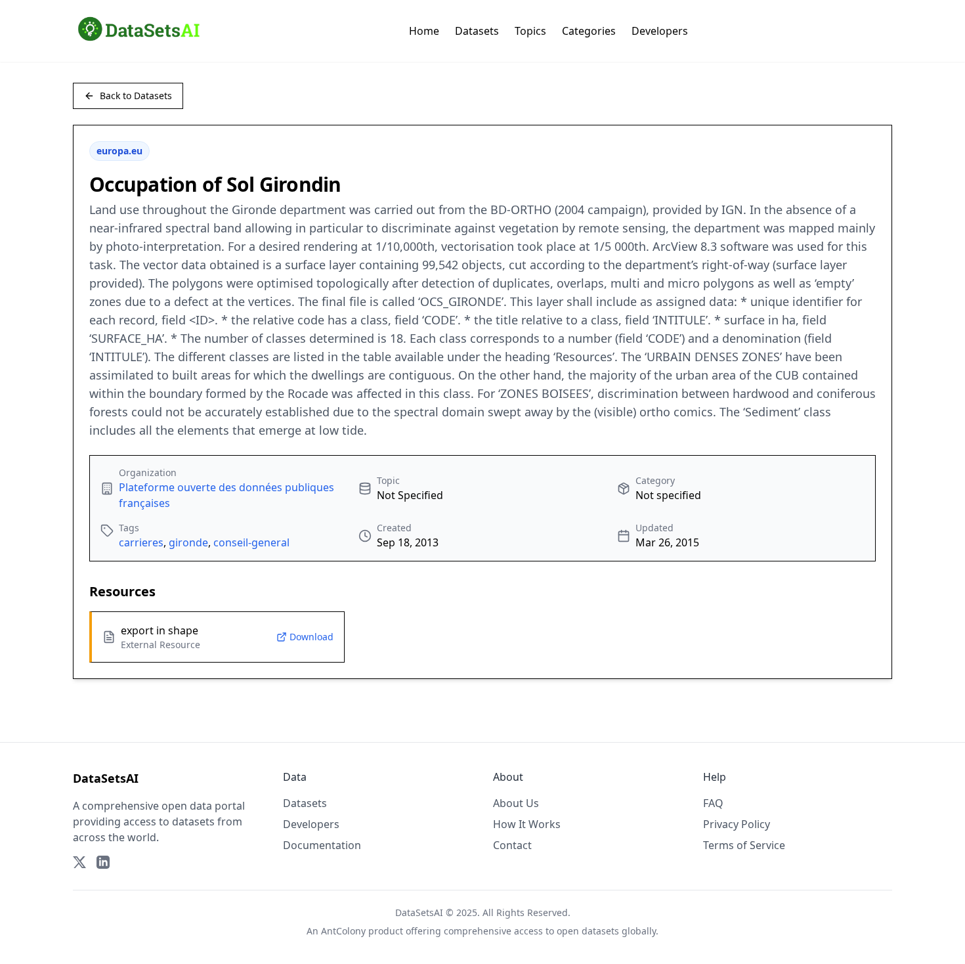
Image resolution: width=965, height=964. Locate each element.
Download (311, 636)
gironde (188, 542)
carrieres (141, 542)
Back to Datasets (136, 95)
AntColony (343, 931)
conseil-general (251, 542)
